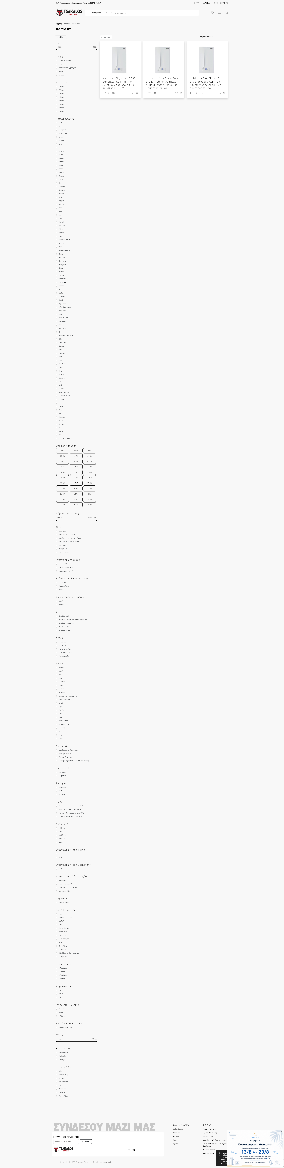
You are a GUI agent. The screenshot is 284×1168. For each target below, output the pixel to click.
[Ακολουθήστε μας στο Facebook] (130, 1150)
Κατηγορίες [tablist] (96, 13)
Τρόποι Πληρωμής (209, 1129)
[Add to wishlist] (132, 93)
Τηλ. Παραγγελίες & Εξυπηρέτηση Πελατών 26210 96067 (78, 3)
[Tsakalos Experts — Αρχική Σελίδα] (63, 1149)
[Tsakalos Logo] (69, 12)
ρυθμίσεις (227, 1163)
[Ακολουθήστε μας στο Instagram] (133, 1150)
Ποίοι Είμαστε (178, 1129)
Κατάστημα (177, 1136)
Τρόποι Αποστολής (210, 1133)
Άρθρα (175, 1144)
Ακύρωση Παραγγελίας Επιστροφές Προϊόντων (215, 1145)
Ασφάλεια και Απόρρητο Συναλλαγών (216, 1140)
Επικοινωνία (177, 1133)
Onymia (108, 1162)
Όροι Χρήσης (208, 1136)
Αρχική (59, 24)
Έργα (175, 1140)
